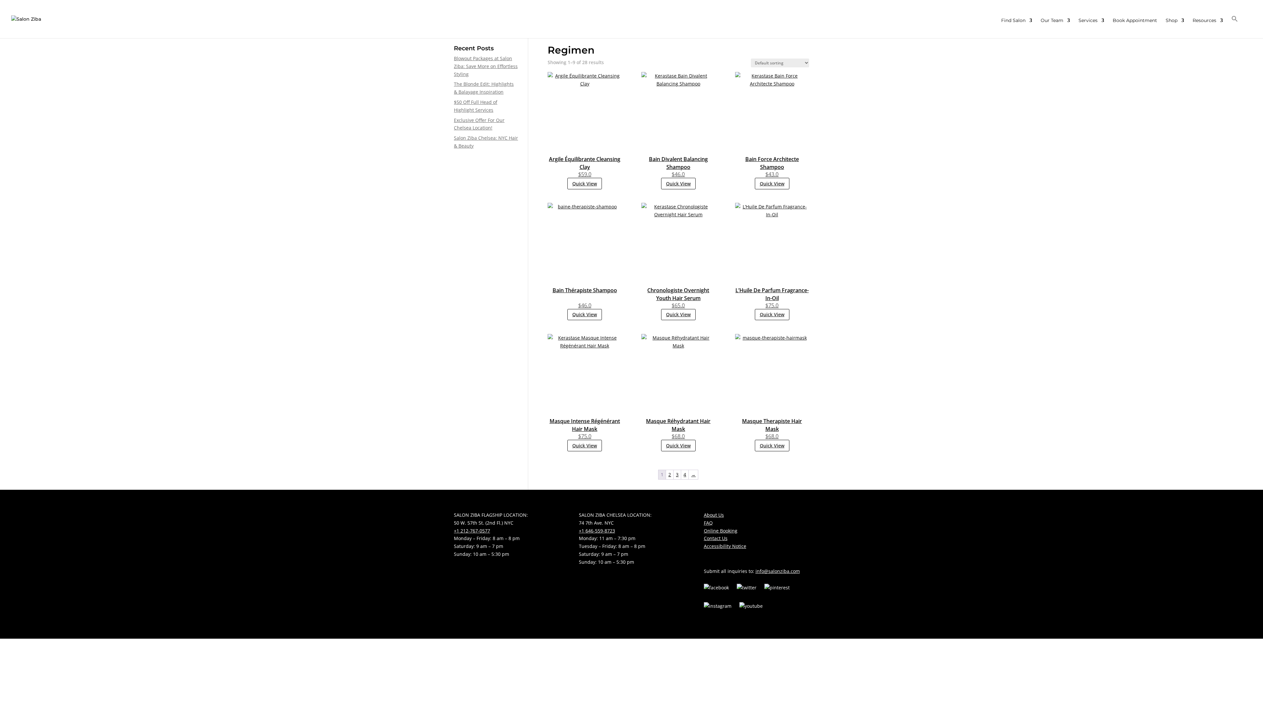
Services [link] (1088, 20)
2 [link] (669, 474)
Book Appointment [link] (1135, 20)
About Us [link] (714, 515)
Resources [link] (1204, 20)
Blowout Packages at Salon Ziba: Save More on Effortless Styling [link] (486, 66)
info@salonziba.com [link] (777, 571)
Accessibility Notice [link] (725, 546)
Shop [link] (1171, 20)
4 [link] (684, 474)
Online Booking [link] (720, 531)
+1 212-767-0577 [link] (472, 531)
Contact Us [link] (716, 538)
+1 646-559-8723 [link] (597, 531)
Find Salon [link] (1013, 20)
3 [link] (677, 474)
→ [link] (693, 474)
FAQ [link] (708, 523)
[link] (26, 19)
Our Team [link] (1052, 20)
